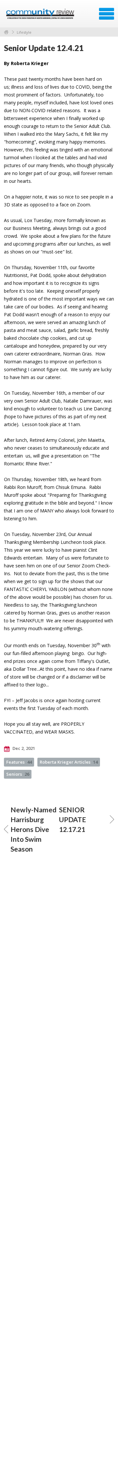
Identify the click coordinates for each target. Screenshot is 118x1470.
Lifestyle (24, 32)
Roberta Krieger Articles (69, 762)
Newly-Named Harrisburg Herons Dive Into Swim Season (33, 829)
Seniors (17, 774)
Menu (106, 14)
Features (19, 762)
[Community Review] (41, 16)
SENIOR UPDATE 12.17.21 (72, 819)
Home (6, 32)
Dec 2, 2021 (23, 748)
